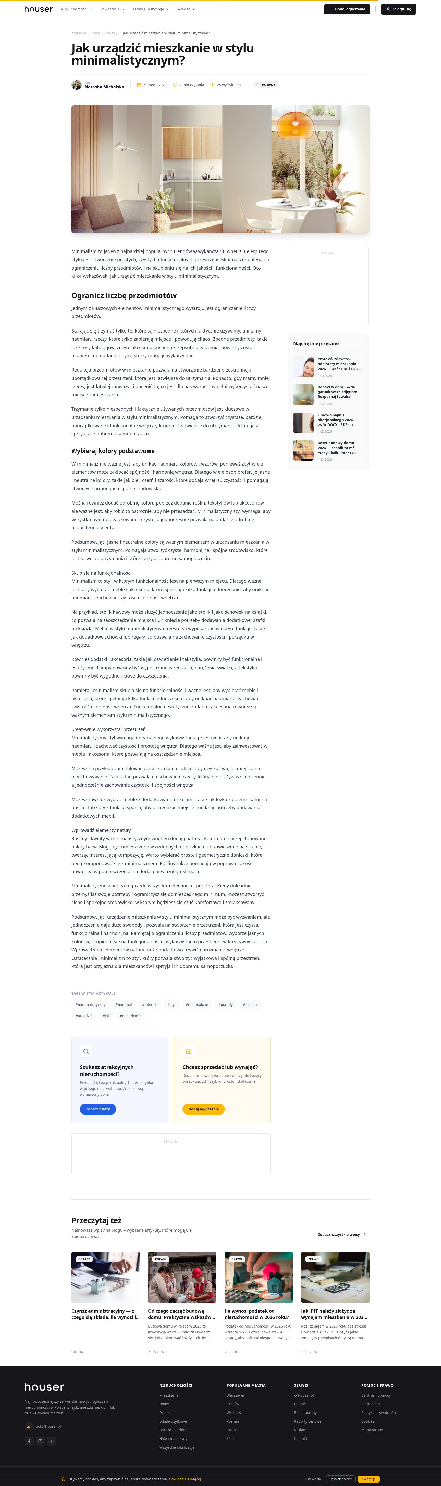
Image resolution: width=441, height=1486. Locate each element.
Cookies (367, 1421)
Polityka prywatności (378, 1412)
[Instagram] (40, 1441)
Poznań (233, 1421)
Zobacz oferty (98, 1109)
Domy (164, 1403)
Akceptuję (369, 1479)
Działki (164, 1412)
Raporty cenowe (307, 1421)
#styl (171, 1004)
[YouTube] (51, 1441)
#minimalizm (197, 1004)
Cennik (300, 1403)
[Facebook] (29, 1441)
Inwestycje (110, 9)
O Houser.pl (304, 1395)
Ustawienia (313, 1479)
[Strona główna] (38, 9)
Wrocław (234, 1412)
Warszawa (235, 1395)
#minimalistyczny (90, 1004)
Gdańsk (233, 1429)
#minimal (124, 1004)
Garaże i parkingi (174, 1429)
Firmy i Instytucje (148, 9)
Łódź (231, 1438)
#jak (106, 1015)
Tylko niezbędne (340, 1479)
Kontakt (300, 1438)
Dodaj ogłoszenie (204, 1109)
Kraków (233, 1403)
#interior (149, 1004)
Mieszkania (168, 1395)
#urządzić (84, 1015)
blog (96, 33)
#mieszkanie (130, 1015)
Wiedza (183, 9)
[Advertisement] (171, 1157)
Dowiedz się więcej (185, 1479)
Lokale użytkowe (173, 1421)
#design (250, 1004)
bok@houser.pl (48, 1426)
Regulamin (370, 1403)
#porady (225, 1004)
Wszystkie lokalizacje (176, 1447)
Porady (111, 33)
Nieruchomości (74, 9)
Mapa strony (372, 1429)
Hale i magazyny (173, 1438)
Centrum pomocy (376, 1395)
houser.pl (79, 33)
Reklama (301, 1429)
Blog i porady (305, 1412)
